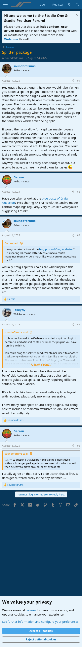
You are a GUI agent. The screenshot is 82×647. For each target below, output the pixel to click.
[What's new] (69, 4)
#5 (78, 445)
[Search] (77, 4)
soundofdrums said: (16, 332)
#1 (78, 80)
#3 (78, 235)
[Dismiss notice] (76, 15)
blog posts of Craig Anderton (56, 249)
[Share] (73, 81)
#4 (78, 324)
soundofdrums (14, 58)
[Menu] (5, 5)
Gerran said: (12, 243)
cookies (31, 610)
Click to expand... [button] (41, 364)
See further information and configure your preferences (40, 622)
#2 (78, 191)
